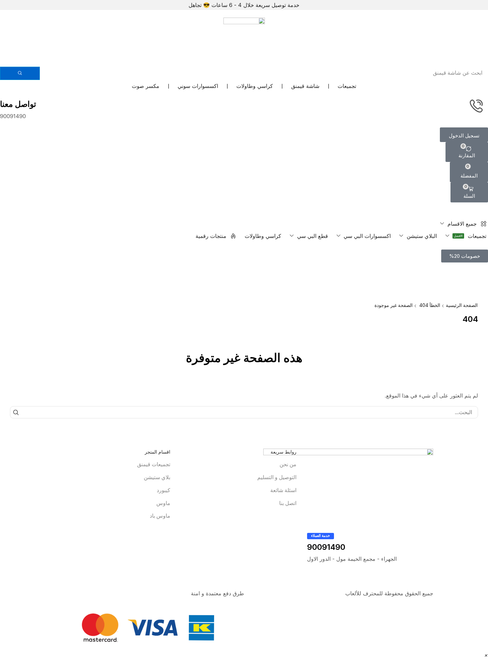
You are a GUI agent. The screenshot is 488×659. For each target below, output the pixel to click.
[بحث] (20, 73)
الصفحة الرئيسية (462, 305)
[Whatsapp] (416, 579)
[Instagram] (430, 579)
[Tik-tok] (403, 579)
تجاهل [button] (195, 5)
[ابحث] (16, 412)
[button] (464, 134)
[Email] (389, 579)
